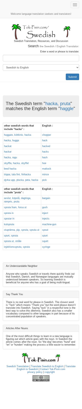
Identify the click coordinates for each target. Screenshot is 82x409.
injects (45, 218)
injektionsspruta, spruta (17, 246)
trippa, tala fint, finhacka (17, 174)
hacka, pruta (57, 103)
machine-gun (49, 224)
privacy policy (35, 372)
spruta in (9, 213)
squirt (45, 241)
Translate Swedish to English (47, 366)
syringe (46, 246)
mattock (46, 168)
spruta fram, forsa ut (15, 207)
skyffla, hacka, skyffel (16, 163)
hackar (7, 151)
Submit (72, 76)
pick (44, 180)
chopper (46, 134)
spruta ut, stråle (12, 241)
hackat (7, 146)
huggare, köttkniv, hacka (17, 134)
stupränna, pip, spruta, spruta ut (21, 229)
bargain (46, 198)
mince (45, 174)
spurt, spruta (11, 235)
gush (44, 207)
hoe (44, 163)
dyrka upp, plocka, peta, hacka (21, 180)
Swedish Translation (17, 366)
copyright (50, 372)
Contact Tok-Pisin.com (52, 369)
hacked (46, 146)
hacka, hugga (11, 140)
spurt (45, 235)
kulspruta (9, 224)
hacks (45, 151)
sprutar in (9, 218)
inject (45, 213)
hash (44, 157)
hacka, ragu (10, 157)
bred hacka (10, 168)
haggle (66, 108)
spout (45, 229)
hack (44, 140)
